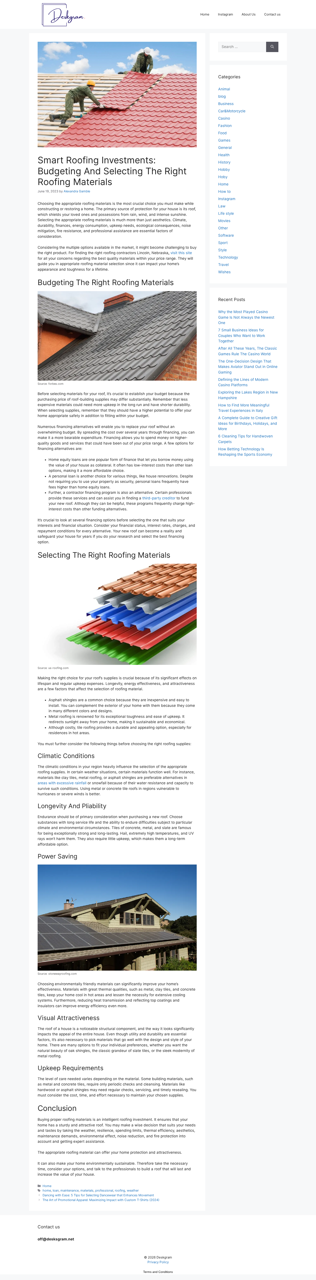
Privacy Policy (158, 1262)
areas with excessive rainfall (62, 783)
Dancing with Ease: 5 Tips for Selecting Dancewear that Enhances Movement (98, 1195)
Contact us (272, 14)
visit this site (181, 253)
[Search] (272, 47)
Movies (224, 221)
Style (222, 250)
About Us (249, 14)
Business (226, 104)
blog (222, 96)
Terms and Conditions (158, 1272)
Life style (226, 213)
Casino (224, 118)
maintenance (69, 1190)
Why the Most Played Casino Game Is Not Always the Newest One (246, 317)
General (225, 147)
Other (223, 228)
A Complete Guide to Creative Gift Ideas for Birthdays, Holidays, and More (247, 423)
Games (224, 140)
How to (224, 191)
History (224, 162)
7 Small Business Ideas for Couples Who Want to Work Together (241, 335)
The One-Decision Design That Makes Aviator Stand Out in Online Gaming (248, 366)
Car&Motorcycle (231, 111)
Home (204, 14)
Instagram (225, 14)
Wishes (224, 272)
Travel (223, 264)
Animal (224, 89)
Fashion (225, 126)
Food (222, 133)
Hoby (222, 177)
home (47, 1190)
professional (104, 1190)
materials (87, 1190)
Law (221, 206)
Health (224, 155)
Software (226, 235)
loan (56, 1190)
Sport (223, 243)
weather (133, 1190)
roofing (120, 1190)
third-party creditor (158, 498)
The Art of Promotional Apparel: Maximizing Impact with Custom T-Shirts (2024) (101, 1200)
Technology (228, 257)
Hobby (224, 169)
